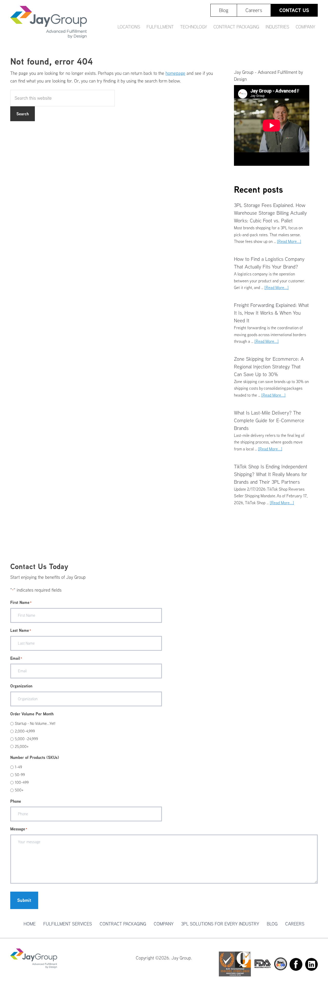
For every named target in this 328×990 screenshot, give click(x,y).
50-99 (20, 774)
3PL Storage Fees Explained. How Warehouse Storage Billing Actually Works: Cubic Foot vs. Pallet (270, 213)
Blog (272, 924)
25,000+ (22, 746)
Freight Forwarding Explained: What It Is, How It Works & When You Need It (271, 313)
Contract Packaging (123, 924)
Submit (24, 900)
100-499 (22, 782)
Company (163, 924)
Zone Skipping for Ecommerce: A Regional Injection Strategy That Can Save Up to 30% (269, 366)
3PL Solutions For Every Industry (220, 924)
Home (30, 924)
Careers (294, 924)
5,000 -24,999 (26, 738)
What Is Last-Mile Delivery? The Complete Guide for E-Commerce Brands (269, 420)
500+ (19, 790)
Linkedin (311, 964)
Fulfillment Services (67, 924)
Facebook (296, 964)
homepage (175, 73)
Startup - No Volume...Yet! (35, 723)
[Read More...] (289, 241)
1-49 (18, 767)
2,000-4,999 (25, 731)
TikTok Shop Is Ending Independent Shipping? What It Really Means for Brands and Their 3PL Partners (270, 474)
